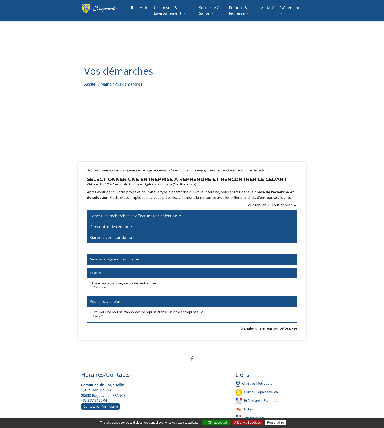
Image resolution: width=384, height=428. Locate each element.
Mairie (106, 84)
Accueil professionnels (104, 170)
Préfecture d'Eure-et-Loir (263, 400)
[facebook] (192, 358)
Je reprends (158, 170)
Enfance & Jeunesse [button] (238, 10)
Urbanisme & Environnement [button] (168, 10)
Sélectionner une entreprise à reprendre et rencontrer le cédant (219, 170)
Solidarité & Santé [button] (209, 10)
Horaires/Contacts (105, 374)
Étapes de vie (135, 170)
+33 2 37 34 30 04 (94, 400)
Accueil (91, 84)
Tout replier (258, 205)
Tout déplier (284, 205)
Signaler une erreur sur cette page (269, 328)
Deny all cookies (248, 422)
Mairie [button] (145, 7)
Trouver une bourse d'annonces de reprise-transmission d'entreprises (148, 312)
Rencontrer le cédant (110, 226)
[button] (132, 8)
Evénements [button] (290, 7)
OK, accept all (217, 422)
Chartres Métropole (257, 383)
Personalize (275, 422)
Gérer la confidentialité (111, 237)
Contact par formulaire (100, 406)
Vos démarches (128, 84)
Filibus (249, 409)
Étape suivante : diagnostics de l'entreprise (124, 283)
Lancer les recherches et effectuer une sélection (134, 215)
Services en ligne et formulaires (115, 259)
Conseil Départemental (261, 392)
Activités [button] (268, 7)
